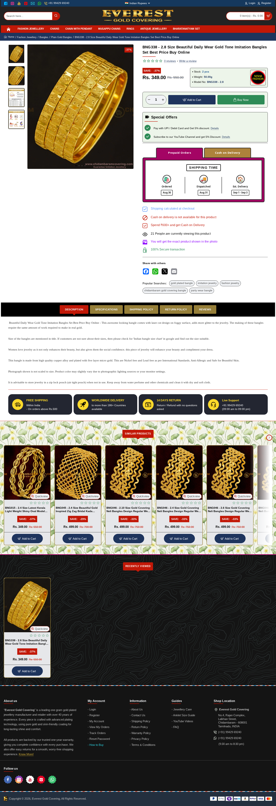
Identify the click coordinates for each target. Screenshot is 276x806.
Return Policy (176, 309)
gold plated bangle (182, 283)
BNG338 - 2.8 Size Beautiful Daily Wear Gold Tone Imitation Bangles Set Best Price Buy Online (27, 642)
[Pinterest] (26, 3)
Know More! (26, 754)
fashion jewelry (230, 283)
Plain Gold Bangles (61, 37)
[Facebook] (6, 3)
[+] (163, 99)
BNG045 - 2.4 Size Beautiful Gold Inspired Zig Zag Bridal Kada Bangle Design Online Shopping (77, 509)
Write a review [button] (188, 61)
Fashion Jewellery (27, 37)
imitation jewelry (207, 283)
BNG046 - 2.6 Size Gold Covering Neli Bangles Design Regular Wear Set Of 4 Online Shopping (230, 509)
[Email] (33, 3)
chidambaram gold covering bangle (165, 290)
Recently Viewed (138, 566)
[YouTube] (19, 3)
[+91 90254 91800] (40, 3)
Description (74, 309)
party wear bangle (201, 290)
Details (215, 128)
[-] (149, 99)
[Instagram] (13, 3)
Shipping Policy (141, 309)
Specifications (106, 309)
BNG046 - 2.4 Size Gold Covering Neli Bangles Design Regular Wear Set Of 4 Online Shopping (179, 509)
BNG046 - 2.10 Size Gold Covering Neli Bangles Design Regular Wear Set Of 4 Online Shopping (128, 509)
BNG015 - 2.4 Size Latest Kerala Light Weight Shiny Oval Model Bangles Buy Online (25, 509)
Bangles (43, 37)
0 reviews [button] (170, 61)
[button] (76, 165)
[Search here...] (56, 16)
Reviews (205, 309)
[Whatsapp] (52, 779)
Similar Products (138, 433)
